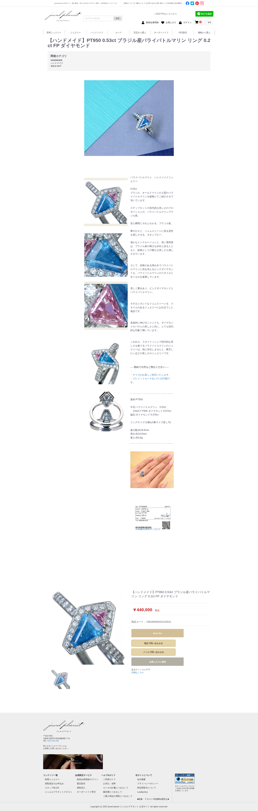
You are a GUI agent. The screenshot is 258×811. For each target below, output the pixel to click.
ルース (118, 32)
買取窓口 (81, 788)
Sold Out (157, 633)
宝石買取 (178, 3)
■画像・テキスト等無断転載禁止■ (153, 799)
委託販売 (81, 783)
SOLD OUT (56, 66)
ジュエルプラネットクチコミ (58, 792)
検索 (117, 18)
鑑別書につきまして (112, 792)
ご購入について (140, 3)
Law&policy (142, 792)
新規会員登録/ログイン (87, 779)
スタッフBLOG (52, 788)
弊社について (129, 3)
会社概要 (141, 779)
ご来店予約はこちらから (165, 14)
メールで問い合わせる (153, 652)
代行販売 (170, 3)
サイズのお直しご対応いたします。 (152, 375)
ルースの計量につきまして (115, 788)
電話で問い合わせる (153, 643)
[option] (88, 627)
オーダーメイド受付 (86, 792)
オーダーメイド (161, 32)
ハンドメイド (97, 32)
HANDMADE (56, 60)
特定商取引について (146, 788)
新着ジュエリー (54, 32)
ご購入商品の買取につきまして (117, 796)
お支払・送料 (109, 783)
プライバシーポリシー (147, 783)
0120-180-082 (53, 741)
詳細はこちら (137, 672)
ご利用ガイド (109, 779)
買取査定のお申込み (54, 783)
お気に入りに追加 (157, 662)
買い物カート (161, 3)
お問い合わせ (151, 3)
